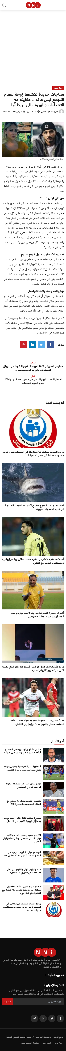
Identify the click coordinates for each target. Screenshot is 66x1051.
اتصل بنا (47, 1042)
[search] (4, 5)
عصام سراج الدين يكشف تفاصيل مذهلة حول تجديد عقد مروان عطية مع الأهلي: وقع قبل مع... (21, 889)
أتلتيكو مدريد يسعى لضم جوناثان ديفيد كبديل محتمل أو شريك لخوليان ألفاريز (22, 838)
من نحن (58, 1042)
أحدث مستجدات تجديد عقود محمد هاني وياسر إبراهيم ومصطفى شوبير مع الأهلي (33, 561)
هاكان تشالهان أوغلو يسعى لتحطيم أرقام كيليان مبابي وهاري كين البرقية (22, 751)
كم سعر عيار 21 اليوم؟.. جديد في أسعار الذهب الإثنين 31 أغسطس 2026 (21, 854)
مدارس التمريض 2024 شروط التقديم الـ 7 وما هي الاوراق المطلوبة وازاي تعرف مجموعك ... (33, 368)
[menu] (62, 5)
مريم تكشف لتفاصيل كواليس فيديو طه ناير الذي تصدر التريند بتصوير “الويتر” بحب (33, 668)
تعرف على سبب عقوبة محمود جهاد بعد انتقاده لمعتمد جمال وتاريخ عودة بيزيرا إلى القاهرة (37, 722)
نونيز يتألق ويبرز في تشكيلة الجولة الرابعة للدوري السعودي (23, 785)
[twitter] (51, 1018)
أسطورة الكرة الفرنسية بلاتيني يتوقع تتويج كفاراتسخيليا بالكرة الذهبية (22, 768)
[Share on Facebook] (50, 344)
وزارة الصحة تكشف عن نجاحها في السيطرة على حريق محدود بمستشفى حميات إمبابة (33, 453)
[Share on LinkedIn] (32, 344)
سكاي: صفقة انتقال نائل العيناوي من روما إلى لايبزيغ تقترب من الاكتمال (22, 819)
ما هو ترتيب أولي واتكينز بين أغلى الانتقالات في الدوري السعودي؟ (24, 871)
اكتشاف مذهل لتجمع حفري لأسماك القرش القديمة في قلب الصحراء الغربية (34, 507)
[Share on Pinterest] (23, 344)
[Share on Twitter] (41, 344)
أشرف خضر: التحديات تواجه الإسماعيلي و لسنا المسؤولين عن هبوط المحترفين (37, 614)
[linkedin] (43, 1018)
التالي (33, 376)
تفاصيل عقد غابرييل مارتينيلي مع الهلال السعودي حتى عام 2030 (24, 802)
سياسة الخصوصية (30, 1042)
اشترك (7, 1001)
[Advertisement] (33, 51)
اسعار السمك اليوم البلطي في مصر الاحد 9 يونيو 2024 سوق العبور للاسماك (33, 381)
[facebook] (60, 1018)
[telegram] (34, 1018)
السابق (33, 362)
